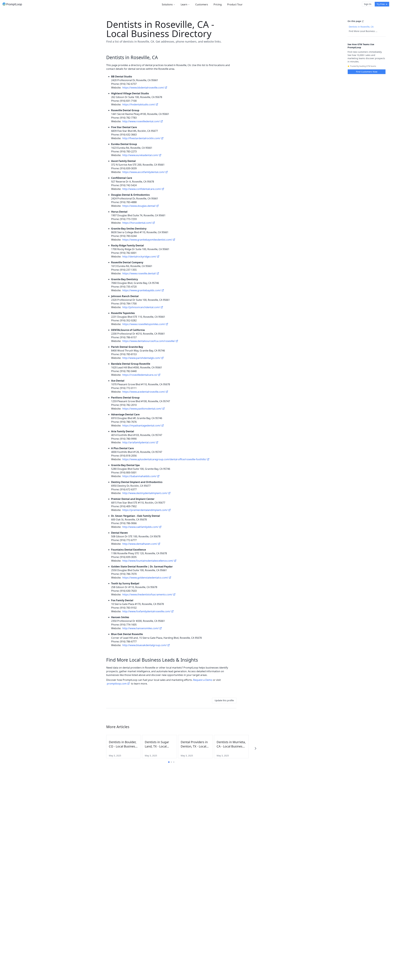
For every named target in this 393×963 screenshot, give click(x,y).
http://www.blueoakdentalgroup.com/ (144, 645)
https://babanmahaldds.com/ (139, 476)
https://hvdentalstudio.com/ (138, 104)
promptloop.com (117, 683)
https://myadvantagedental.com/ (141, 425)
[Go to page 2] (171, 762)
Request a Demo (202, 680)
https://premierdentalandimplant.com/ (145, 510)
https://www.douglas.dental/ (139, 206)
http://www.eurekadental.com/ (140, 155)
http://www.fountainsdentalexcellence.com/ (147, 560)
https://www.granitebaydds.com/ (141, 290)
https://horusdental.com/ (137, 222)
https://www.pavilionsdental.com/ (142, 408)
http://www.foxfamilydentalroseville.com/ (146, 611)
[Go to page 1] (168, 762)
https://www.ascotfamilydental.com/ (143, 172)
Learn (184, 4)
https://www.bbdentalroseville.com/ (143, 87)
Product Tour (235, 4)
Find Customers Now (366, 71)
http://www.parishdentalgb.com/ (141, 358)
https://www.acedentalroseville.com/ (143, 391)
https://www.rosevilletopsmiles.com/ (143, 324)
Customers (201, 4)
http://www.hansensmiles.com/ (140, 628)
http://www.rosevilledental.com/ (141, 121)
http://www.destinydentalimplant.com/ (144, 493)
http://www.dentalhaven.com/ (139, 543)
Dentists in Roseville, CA (361, 26)
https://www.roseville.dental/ (139, 273)
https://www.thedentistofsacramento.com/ (147, 594)
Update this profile (224, 700)
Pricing (218, 4)
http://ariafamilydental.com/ (138, 442)
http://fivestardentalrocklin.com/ (141, 138)
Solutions (167, 4)
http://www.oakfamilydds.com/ (140, 527)
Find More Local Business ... (363, 31)
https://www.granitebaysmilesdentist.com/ (147, 239)
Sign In (367, 4)
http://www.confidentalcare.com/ (141, 189)
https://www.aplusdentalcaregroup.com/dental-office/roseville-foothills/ (164, 459)
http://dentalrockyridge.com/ (139, 256)
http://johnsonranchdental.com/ (141, 307)
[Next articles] (255, 748)
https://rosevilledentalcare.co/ (139, 375)
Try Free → (382, 4)
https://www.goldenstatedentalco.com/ (145, 577)
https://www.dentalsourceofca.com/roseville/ (148, 341)
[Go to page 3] (173, 762)
